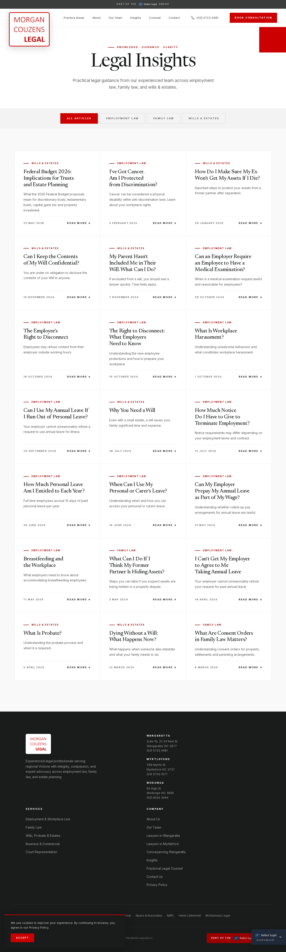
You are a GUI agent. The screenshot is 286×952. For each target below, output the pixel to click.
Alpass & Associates (148, 915)
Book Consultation (253, 17)
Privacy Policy (157, 885)
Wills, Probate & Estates (43, 835)
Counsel (155, 17)
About (96, 17)
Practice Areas (74, 17)
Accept (22, 937)
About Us (153, 819)
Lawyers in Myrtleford (163, 844)
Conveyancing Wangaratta (166, 852)
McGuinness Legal (218, 915)
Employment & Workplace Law (48, 819)
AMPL (170, 915)
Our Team (115, 17)
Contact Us (155, 877)
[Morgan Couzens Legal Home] (29, 29)
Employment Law (122, 118)
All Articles (79, 118)
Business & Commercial (43, 844)
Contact (174, 17)
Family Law (163, 118)
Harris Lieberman (190, 915)
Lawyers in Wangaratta (163, 835)
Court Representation (41, 852)
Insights (135, 17)
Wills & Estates (204, 118)
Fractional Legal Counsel (165, 868)
